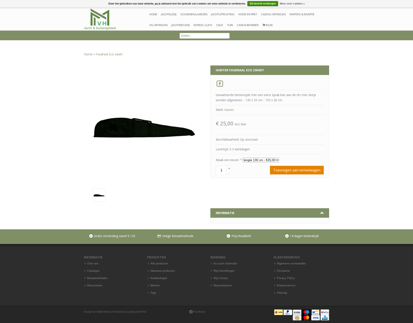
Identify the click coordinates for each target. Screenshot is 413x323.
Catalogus (93, 271)
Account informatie (225, 263)
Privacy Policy (286, 278)
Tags (153, 293)
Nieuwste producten (162, 271)
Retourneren (94, 285)
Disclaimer (283, 271)
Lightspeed (133, 311)
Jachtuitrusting (222, 14)
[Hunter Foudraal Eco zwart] (98, 195)
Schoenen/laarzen (193, 14)
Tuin (230, 25)
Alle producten (159, 263)
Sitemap (282, 293)
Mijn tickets (221, 278)
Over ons (93, 263)
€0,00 (269, 25)
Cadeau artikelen (273, 14)
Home (153, 14)
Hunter (229, 110)
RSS (143, 311)
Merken (155, 285)
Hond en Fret (247, 14)
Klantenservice (286, 285)
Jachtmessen (180, 25)
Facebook (199, 311)
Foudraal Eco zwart (109, 54)
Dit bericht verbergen (263, 3)
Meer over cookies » (292, 3)
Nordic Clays (203, 25)
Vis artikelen (158, 25)
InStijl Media (103, 311)
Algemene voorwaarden (291, 263)
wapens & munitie (302, 14)
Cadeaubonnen (248, 25)
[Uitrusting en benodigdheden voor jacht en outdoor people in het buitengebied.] (100, 19)
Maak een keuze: (229, 160)
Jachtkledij (168, 14)
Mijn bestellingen (224, 271)
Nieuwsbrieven (223, 285)
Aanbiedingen (158, 278)
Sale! (219, 25)
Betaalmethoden (97, 278)
